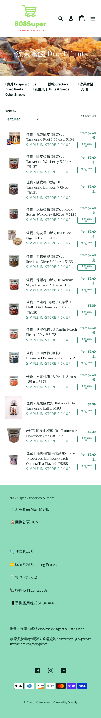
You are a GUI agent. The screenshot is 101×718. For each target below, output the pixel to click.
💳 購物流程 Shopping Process (34, 564)
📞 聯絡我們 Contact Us (29, 590)
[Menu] (93, 18)
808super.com (43, 702)
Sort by (10, 111)
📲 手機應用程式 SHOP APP (32, 603)
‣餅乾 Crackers (57, 84)
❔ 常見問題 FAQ (23, 577)
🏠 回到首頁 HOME (25, 522)
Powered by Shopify (65, 702)
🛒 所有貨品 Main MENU (29, 509)
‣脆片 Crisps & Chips (20, 84)
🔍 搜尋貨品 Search (25, 551)
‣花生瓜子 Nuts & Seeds (51, 89)
